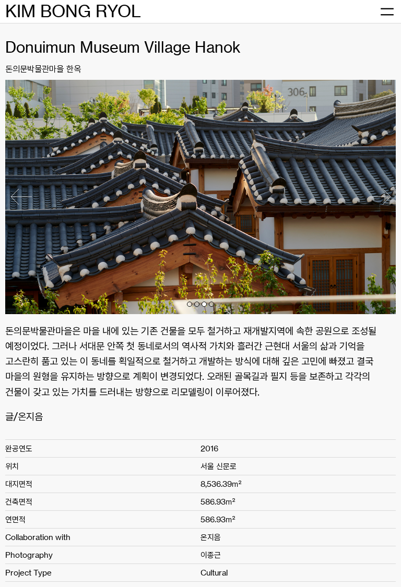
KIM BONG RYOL (73, 11)
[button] (189, 304)
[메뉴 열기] (387, 11)
